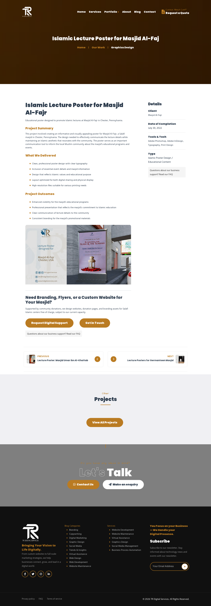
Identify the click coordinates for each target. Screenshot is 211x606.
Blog (137, 12)
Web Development (78, 562)
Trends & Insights (77, 550)
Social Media (75, 546)
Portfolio (111, 12)
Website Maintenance (80, 566)
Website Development (123, 530)
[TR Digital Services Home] (41, 532)
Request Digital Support (49, 323)
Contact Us (84, 485)
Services (95, 12)
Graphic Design (76, 542)
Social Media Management (125, 546)
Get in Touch (94, 323)
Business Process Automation (126, 550)
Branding (73, 530)
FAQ (41, 599)
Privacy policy (28, 599)
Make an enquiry (125, 485)
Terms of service (54, 599)
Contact (150, 12)
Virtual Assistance (78, 554)
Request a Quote (177, 13)
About (126, 12)
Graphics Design (120, 542)
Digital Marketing (78, 538)
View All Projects (104, 422)
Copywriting (75, 534)
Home (81, 12)
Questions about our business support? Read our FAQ (53, 333)
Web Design (75, 558)
